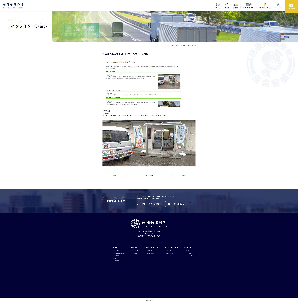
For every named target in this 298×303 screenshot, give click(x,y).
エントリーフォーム (191, 255)
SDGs (116, 258)
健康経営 (117, 255)
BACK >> (184, 175)
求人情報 (188, 251)
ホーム (218, 8)
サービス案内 (135, 251)
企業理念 (117, 251)
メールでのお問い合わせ (179, 204)
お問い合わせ (291, 8)
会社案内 (226, 8)
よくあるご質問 (151, 253)
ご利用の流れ (150, 251)
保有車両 (134, 253)
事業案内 (236, 8)
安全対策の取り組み (119, 253)
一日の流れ (188, 253)
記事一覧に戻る (149, 175)
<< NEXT (114, 175)
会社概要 (117, 260)
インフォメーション (265, 8)
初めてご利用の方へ (249, 8)
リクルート (278, 8)
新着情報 (168, 251)
